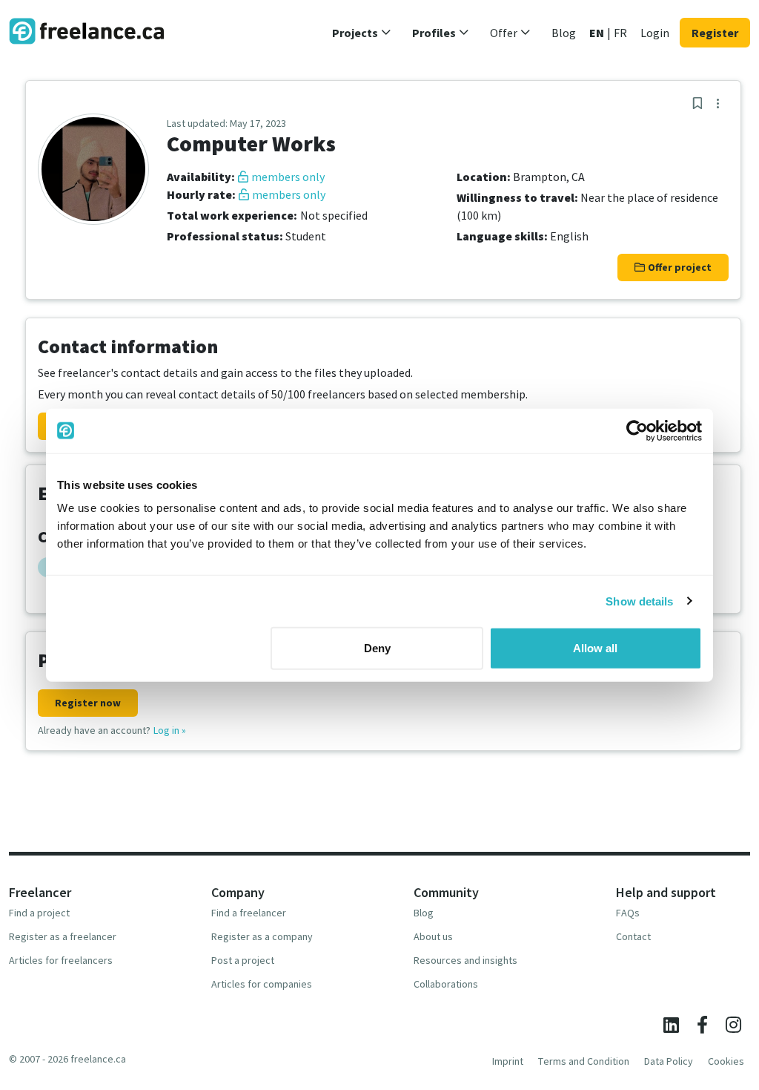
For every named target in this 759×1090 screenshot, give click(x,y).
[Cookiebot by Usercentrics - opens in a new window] (637, 430)
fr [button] (620, 32)
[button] (362, 32)
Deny (377, 648)
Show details (639, 600)
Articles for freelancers (61, 960)
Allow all (595, 648)
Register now (88, 702)
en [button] (596, 32)
